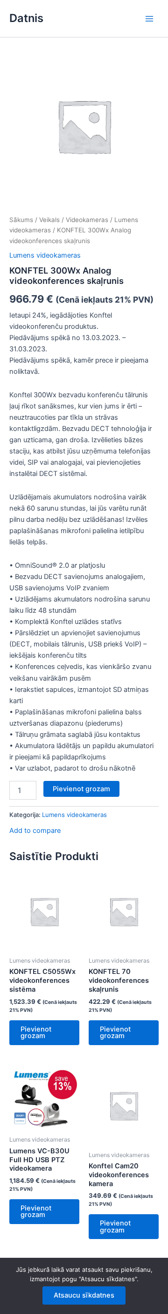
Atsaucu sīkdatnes (84, 1295)
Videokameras (87, 219)
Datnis (26, 18)
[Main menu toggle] (149, 18)
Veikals (49, 219)
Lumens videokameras (45, 255)
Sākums (21, 219)
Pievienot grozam (81, 789)
